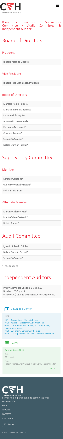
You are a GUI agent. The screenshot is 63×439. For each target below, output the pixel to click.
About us (6, 410)
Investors (6, 414)
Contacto (9, 424)
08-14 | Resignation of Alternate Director (22, 320)
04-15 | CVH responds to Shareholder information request (29, 334)
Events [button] (14, 343)
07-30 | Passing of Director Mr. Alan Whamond (24, 323)
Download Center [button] (21, 309)
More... (53, 368)
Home (4, 406)
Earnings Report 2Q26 (14, 350)
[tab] (31, 309)
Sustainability (8, 419)
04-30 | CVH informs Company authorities (22, 331)
